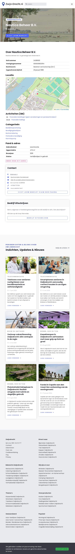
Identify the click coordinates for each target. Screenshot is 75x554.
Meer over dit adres (16, 161)
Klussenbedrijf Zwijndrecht (15, 497)
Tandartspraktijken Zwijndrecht (17, 476)
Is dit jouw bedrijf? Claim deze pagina (37, 192)
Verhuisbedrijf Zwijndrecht (15, 483)
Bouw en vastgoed (16, 331)
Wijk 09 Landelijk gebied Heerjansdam (22, 180)
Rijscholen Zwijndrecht (47, 443)
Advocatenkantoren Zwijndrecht (17, 525)
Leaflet (57, 109)
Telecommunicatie (15, 276)
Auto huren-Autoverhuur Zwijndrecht (19, 520)
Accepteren (62, 549)
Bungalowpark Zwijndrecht (48, 485)
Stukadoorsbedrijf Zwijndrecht (16, 480)
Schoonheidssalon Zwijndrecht (16, 473)
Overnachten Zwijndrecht (48, 480)
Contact (9, 445)
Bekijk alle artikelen (62, 248)
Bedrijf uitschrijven (37, 218)
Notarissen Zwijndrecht (14, 499)
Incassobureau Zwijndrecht (48, 522)
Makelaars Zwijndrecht (14, 506)
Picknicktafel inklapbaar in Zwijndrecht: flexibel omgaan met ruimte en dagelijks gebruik (20, 391)
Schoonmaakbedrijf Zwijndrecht (17, 504)
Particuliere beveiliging (14, 136)
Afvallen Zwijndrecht (46, 455)
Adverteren (10, 448)
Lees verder (13, 305)
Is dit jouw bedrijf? (17, 35)
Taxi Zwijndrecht (44, 448)
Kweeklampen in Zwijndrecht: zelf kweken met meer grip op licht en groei (52, 338)
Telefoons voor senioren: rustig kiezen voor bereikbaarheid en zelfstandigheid (18, 283)
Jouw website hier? (17, 188)
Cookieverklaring (12, 452)
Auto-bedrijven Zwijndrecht (15, 517)
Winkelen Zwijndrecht (46, 469)
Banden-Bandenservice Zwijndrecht (18, 522)
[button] (37, 94)
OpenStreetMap (65, 109)
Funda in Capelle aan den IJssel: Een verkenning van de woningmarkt (54, 387)
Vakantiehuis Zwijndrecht (48, 483)
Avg (7, 455)
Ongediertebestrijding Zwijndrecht (51, 527)
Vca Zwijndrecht (44, 499)
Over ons (9, 450)
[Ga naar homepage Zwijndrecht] (12, 4)
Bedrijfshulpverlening (14, 19)
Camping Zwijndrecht (46, 478)
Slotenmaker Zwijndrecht (15, 527)
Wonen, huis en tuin (49, 331)
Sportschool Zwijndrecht (47, 506)
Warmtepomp (11, 139)
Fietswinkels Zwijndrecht (47, 445)
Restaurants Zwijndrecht (14, 469)
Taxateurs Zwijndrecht (14, 501)
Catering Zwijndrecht (13, 471)
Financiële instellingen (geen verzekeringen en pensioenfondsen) (33, 117)
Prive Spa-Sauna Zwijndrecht (49, 520)
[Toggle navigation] (72, 4)
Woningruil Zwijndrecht (47, 517)
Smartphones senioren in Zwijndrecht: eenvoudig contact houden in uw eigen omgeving (53, 283)
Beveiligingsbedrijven (13, 130)
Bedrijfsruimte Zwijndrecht (48, 525)
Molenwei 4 (12, 29)
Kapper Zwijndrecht (46, 450)
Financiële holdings (18, 120)
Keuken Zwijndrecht (46, 497)
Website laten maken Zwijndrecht (51, 504)
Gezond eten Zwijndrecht (48, 457)
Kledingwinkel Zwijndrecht (48, 501)
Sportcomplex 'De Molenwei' (20, 177)
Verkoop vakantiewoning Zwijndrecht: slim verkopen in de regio (20, 336)
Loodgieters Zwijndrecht (14, 478)
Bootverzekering (12, 133)
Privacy (8, 457)
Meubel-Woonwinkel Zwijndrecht (50, 471)
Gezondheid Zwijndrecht (47, 452)
